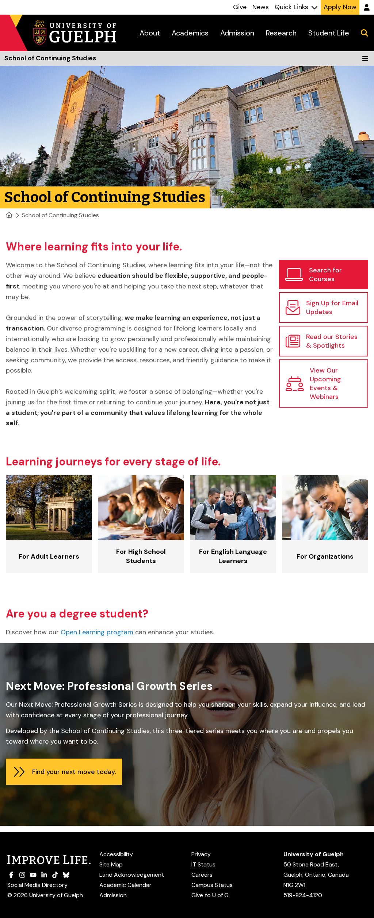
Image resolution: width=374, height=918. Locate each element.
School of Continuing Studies (60, 215)
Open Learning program (97, 632)
